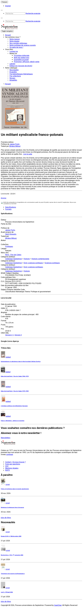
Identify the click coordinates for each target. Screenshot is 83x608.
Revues (12, 78)
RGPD (7, 470)
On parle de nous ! (16, 47)
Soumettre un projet (21, 60)
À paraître (13, 72)
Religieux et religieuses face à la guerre (12, 507)
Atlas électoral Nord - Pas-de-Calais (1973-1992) (15, 391)
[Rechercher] (2, 10)
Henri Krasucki (10, 234)
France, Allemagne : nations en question (12, 420)
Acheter (3, 198)
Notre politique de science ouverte (23, 45)
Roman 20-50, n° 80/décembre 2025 (11, 536)
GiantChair (58, 605)
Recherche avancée (33, 13)
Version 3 (18, 335)
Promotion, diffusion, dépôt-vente (26, 62)
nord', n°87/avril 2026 (7, 592)
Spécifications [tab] (10, 207)
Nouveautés (14, 70)
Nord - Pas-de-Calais (13, 255)
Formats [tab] (8, 209)
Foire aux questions (12, 464)
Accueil (8, 35)
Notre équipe (14, 41)
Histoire (27, 259)
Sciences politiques (52, 263)
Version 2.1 (9, 335)
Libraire (12, 64)
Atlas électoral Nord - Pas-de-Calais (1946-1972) (15, 376)
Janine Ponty (15, 144)
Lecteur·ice (14, 51)
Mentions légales (11, 468)
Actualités (13, 80)
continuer (9, 454)
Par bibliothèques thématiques (21, 74)
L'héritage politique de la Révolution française (14, 406)
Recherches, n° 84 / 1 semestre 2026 (12, 555)
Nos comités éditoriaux (18, 43)
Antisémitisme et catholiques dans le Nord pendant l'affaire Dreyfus (21, 361)
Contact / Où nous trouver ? (15, 462)
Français (4, 2)
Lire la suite (27, 154)
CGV (6, 466)
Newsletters (5, 438)
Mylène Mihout (14, 146)
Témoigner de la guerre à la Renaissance (13, 573)
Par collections (15, 76)
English (8, 6)
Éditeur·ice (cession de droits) (21, 66)
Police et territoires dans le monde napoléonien (15, 489)
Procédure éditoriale (21, 56)
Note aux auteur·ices (21, 58)
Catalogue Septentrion (13, 259)
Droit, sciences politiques (33, 263)
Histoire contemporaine (40, 259)
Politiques (9, 246)
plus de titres (6, 518)
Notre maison (15, 39)
